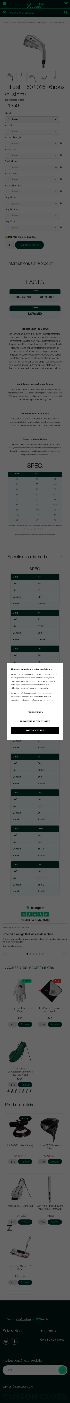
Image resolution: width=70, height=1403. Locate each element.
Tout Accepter (35, 730)
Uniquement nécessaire (35, 721)
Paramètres (35, 712)
